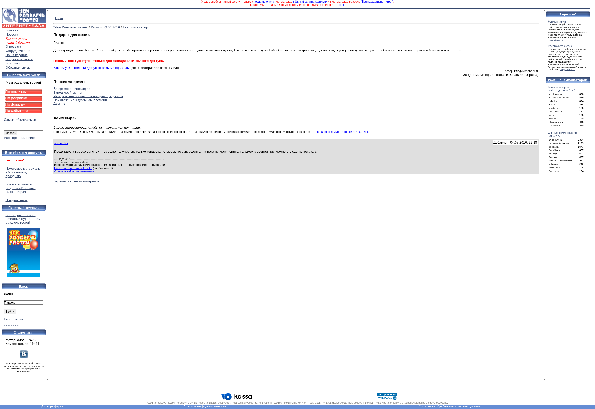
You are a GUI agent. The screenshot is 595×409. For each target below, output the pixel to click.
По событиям (16, 111)
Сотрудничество (18, 51)
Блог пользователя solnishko (73, 168)
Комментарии (557, 21)
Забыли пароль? (13, 325)
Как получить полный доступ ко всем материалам (91, 68)
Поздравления (17, 200)
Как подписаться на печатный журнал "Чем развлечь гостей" (23, 218)
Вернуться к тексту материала (76, 181)
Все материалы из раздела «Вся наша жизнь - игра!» (21, 188)
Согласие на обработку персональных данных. (450, 406)
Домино (59, 103)
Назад (58, 18)
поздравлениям (264, 1)
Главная (12, 30)
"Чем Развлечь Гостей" (70, 27)
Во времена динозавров (71, 89)
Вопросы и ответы (19, 59)
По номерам (15, 92)
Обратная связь (18, 67)
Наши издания (17, 55)
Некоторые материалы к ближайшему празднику (23, 172)
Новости (12, 34)
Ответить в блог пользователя (74, 171)
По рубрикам (16, 98)
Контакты (13, 63)
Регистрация (13, 319)
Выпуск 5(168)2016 (105, 27)
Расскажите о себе (560, 46)
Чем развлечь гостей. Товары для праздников (88, 96)
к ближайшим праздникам (310, 1)
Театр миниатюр (135, 27)
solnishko (61, 143)
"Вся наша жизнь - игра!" (377, 1)
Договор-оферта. (52, 406)
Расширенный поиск (19, 138)
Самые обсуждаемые (20, 119)
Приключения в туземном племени (80, 100)
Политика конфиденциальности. (205, 406)
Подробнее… (555, 40)
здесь (340, 5)
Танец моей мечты (67, 92)
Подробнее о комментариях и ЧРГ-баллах (341, 132)
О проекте (13, 46)
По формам (15, 104)
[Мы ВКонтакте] (24, 357)
